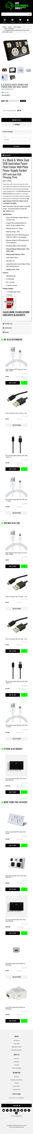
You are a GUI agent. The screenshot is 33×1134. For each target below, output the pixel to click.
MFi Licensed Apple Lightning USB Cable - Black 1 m (16, 456)
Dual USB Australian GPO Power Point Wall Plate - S (15, 876)
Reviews (6, 332)
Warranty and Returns (16, 1080)
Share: (3, 95)
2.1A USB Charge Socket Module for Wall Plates (15, 964)
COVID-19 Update (16, 1068)
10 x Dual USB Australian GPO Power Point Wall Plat (15, 779)
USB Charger (17, 27)
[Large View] (4, 70)
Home (4, 27)
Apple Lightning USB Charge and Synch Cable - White (16, 370)
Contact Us (16, 1061)
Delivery (16, 1076)
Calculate (17, 146)
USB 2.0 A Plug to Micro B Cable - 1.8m (16, 413)
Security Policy (16, 1089)
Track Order (16, 1043)
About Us (16, 1058)
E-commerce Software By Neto (16, 1127)
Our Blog (16, 1065)
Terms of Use (16, 1086)
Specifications (8, 328)
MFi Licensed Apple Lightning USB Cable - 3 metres (16, 500)
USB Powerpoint (9, 28)
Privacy (16, 1083)
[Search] (29, 14)
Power (10, 27)
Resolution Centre (16, 1047)
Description (7, 155)
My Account (16, 1040)
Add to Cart (17, 120)
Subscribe (16, 1105)
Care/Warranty (8, 324)
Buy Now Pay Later (16, 1050)
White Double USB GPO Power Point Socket (15, 832)
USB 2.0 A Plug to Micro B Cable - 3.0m (16, 639)
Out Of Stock (17, 425)
